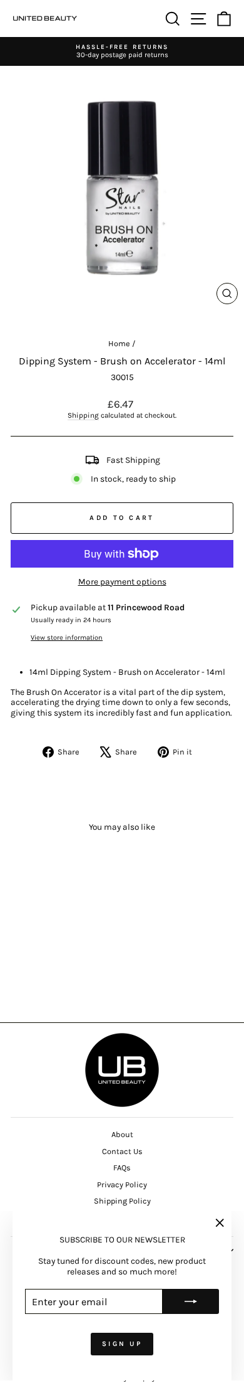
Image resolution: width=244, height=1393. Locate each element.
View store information (67, 637)
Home (119, 343)
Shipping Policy (122, 1200)
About (122, 1134)
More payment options (122, 581)
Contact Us (122, 1151)
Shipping (83, 415)
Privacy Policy (122, 1184)
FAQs (122, 1167)
